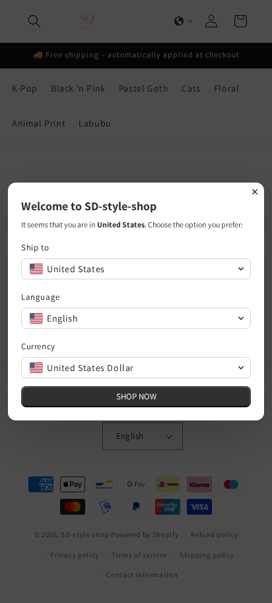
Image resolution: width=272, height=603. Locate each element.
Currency (38, 346)
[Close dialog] (254, 191)
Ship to (35, 247)
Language (40, 296)
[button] (136, 268)
